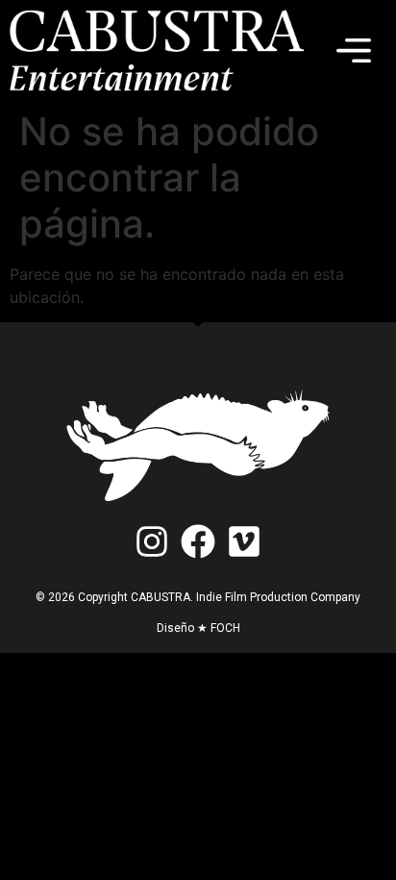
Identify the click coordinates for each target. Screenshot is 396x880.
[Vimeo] (244, 541)
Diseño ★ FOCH (198, 628)
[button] (354, 50)
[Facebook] (197, 541)
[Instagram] (151, 541)
